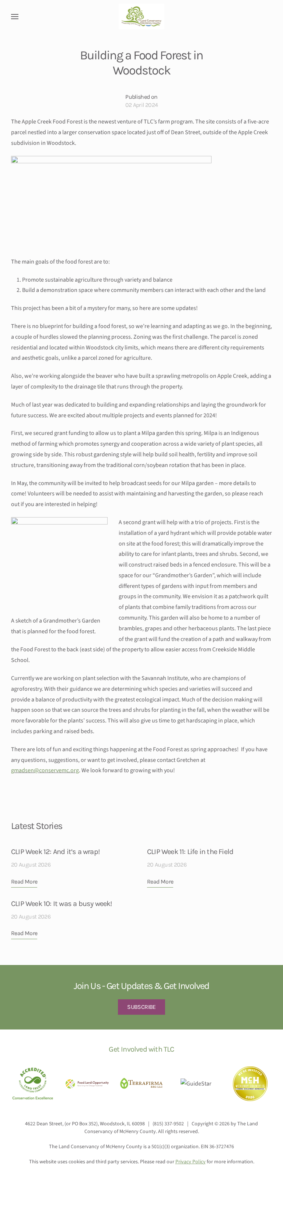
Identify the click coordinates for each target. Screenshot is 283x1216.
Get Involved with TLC (141, 1049)
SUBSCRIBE (141, 1006)
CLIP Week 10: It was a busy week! (61, 903)
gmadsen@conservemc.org (45, 770)
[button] (14, 16)
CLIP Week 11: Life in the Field (190, 851)
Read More (24, 881)
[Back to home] (142, 16)
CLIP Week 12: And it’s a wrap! (55, 851)
